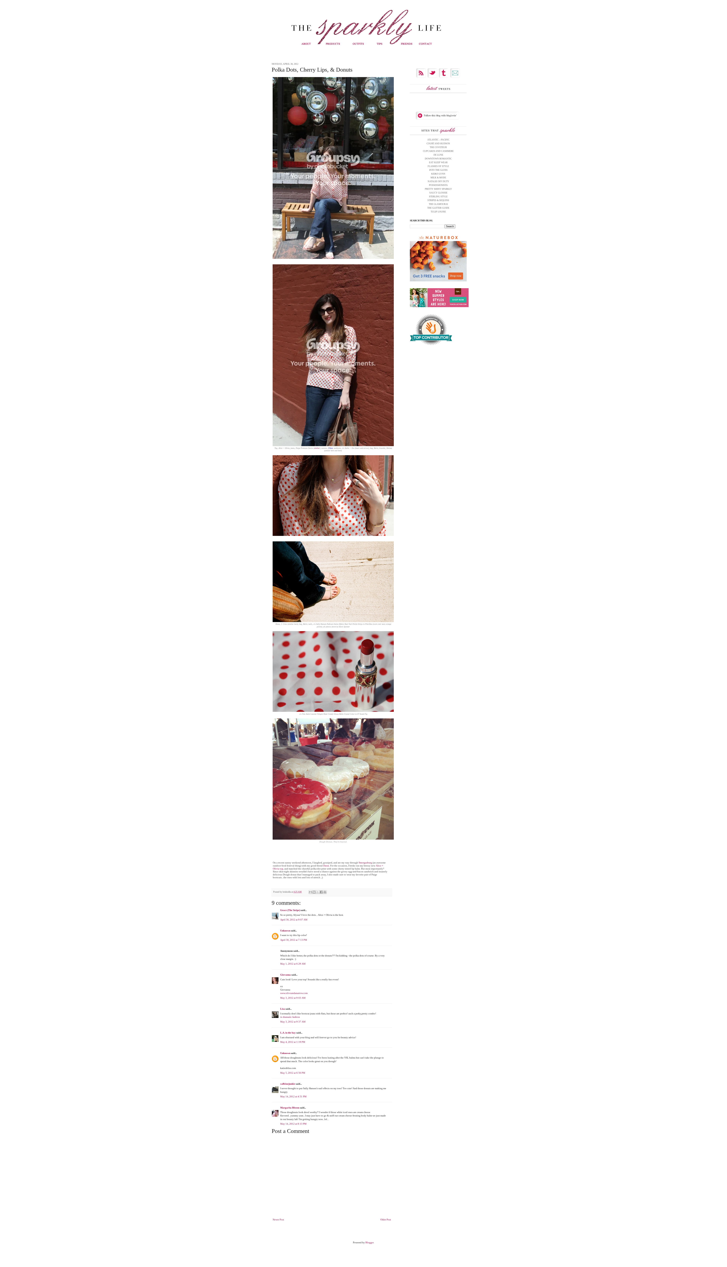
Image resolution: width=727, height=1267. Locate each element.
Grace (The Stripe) (290, 910)
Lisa (282, 1008)
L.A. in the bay (288, 1032)
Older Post (385, 1219)
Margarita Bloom (289, 1107)
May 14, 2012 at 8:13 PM (293, 1123)
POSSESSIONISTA (438, 185)
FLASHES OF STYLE (438, 166)
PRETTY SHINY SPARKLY (438, 189)
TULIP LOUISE (438, 211)
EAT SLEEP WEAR (438, 162)
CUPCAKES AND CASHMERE (438, 151)
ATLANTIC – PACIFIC (438, 139)
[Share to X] (318, 892)
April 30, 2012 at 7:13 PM (293, 939)
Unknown (285, 930)
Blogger (369, 1242)
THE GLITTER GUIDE (438, 208)
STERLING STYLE (438, 196)
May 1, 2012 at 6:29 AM (293, 963)
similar (317, 448)
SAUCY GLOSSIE (438, 192)
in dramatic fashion (290, 1017)
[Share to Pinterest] (325, 892)
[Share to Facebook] (321, 892)
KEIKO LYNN (438, 174)
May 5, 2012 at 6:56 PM (292, 1072)
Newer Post (278, 1219)
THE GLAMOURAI (438, 204)
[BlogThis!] (314, 892)
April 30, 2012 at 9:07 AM (293, 919)
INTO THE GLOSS (438, 170)
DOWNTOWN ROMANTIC (438, 158)
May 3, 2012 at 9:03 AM (293, 997)
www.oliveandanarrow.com (294, 993)
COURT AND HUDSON (438, 143)
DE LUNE (438, 155)
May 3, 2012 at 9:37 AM (293, 1021)
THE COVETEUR (438, 147)
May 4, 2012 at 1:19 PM (292, 1042)
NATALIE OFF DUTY (438, 181)
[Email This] (310, 892)
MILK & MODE (438, 177)
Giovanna (285, 974)
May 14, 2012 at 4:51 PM (293, 1096)
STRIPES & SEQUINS (438, 200)
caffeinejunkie (287, 1083)
